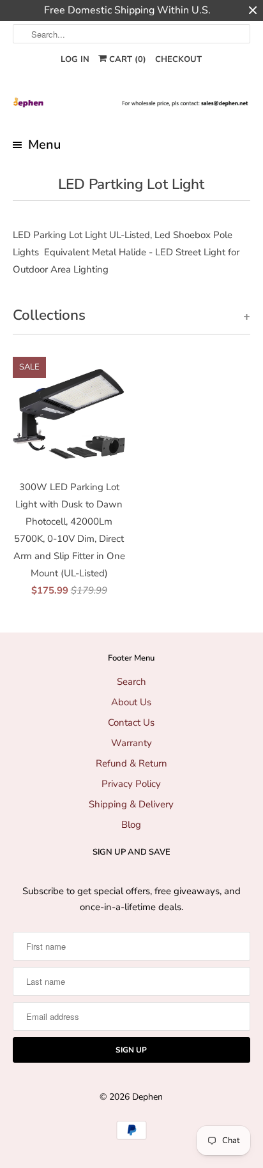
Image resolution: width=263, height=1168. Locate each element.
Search (131, 681)
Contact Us (131, 722)
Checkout (178, 59)
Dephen (147, 1097)
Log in (75, 59)
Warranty (131, 743)
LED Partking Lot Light (131, 184)
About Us (131, 702)
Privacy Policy (131, 783)
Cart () (126, 59)
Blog (131, 824)
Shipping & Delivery (131, 804)
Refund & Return (131, 763)
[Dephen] (131, 102)
